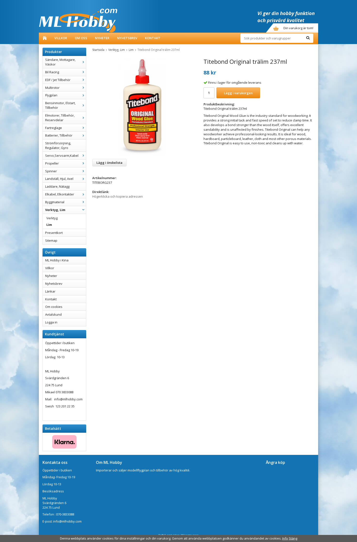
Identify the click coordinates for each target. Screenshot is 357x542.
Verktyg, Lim (55, 210)
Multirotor (52, 87)
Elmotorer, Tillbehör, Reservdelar (60, 117)
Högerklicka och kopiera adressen (117, 196)
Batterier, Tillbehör (58, 135)
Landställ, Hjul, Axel (59, 178)
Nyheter (102, 38)
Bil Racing (52, 72)
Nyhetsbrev (127, 38)
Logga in (51, 322)
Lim (49, 224)
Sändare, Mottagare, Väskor (60, 61)
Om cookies (53, 306)
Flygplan (51, 95)
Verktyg (52, 218)
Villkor (60, 38)
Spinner (51, 171)
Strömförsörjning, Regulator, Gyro (58, 145)
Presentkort (54, 232)
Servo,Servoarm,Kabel (61, 155)
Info (285, 538)
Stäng (293, 538)
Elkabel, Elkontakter (59, 194)
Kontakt (152, 38)
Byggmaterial (54, 202)
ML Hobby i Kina (56, 260)
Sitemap (51, 240)
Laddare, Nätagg (57, 186)
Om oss (81, 38)
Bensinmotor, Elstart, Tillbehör (60, 105)
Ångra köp (275, 462)
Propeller (52, 163)
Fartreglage (53, 128)
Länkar (50, 291)
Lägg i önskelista (109, 162)
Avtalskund (53, 314)
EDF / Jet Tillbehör (57, 80)
